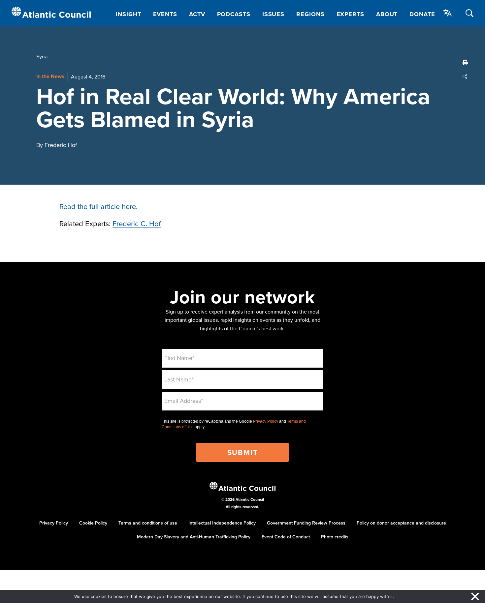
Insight (128, 14)
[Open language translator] (448, 13)
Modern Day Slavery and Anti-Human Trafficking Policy (193, 536)
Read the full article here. (98, 206)
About (387, 14)
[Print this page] (465, 63)
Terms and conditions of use (147, 523)
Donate (422, 14)
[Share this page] (465, 76)
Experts (350, 14)
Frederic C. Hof (137, 223)
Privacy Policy (265, 421)
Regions (310, 14)
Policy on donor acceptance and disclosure (401, 523)
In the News (50, 76)
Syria (42, 56)
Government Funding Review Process (306, 523)
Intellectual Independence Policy (222, 523)
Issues (273, 14)
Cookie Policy (93, 523)
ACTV (197, 14)
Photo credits (334, 536)
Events (165, 14)
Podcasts (233, 14)
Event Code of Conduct (286, 536)
